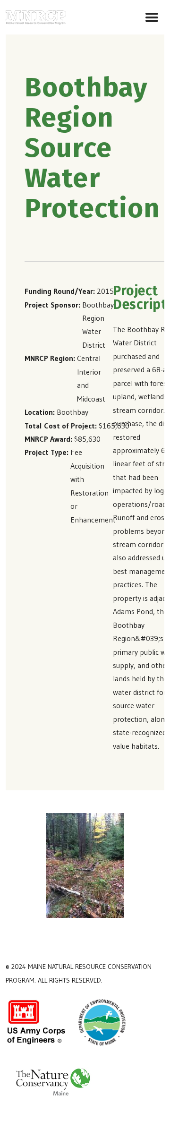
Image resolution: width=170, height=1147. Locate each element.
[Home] (36, 16)
